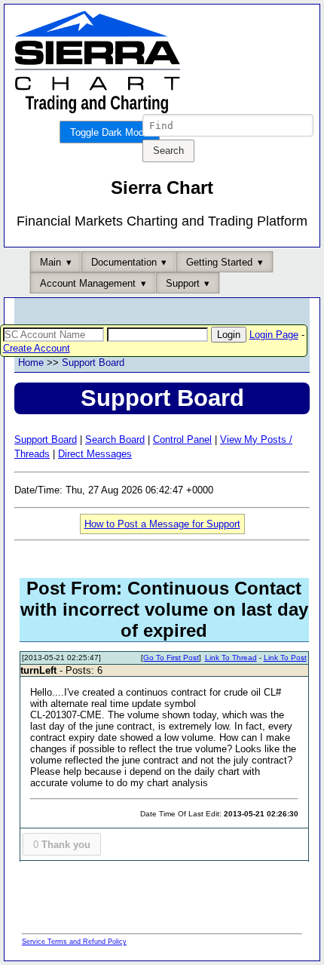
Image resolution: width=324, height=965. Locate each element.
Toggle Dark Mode (109, 132)
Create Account (36, 348)
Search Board (115, 439)
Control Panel (182, 439)
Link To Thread (231, 657)
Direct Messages (95, 453)
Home (31, 362)
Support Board (93, 362)
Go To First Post (171, 657)
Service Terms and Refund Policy (74, 941)
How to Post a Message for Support (162, 524)
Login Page (273, 334)
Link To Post (285, 657)
